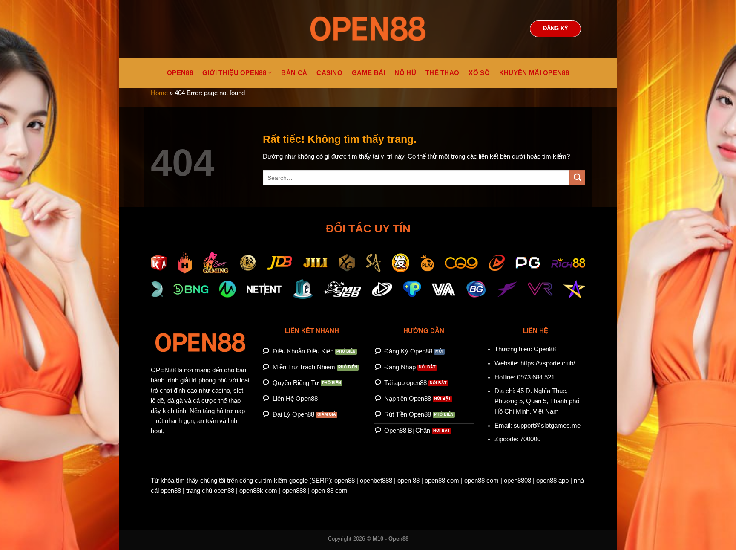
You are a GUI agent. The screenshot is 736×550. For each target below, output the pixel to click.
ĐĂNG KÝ (555, 29)
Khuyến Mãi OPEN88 (534, 72)
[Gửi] (577, 178)
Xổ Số (479, 72)
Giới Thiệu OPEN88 (234, 72)
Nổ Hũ (405, 72)
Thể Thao (442, 72)
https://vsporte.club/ (547, 363)
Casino (329, 72)
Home (159, 93)
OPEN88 (180, 72)
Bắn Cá (294, 72)
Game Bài (368, 72)
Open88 (545, 349)
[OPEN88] (368, 29)
